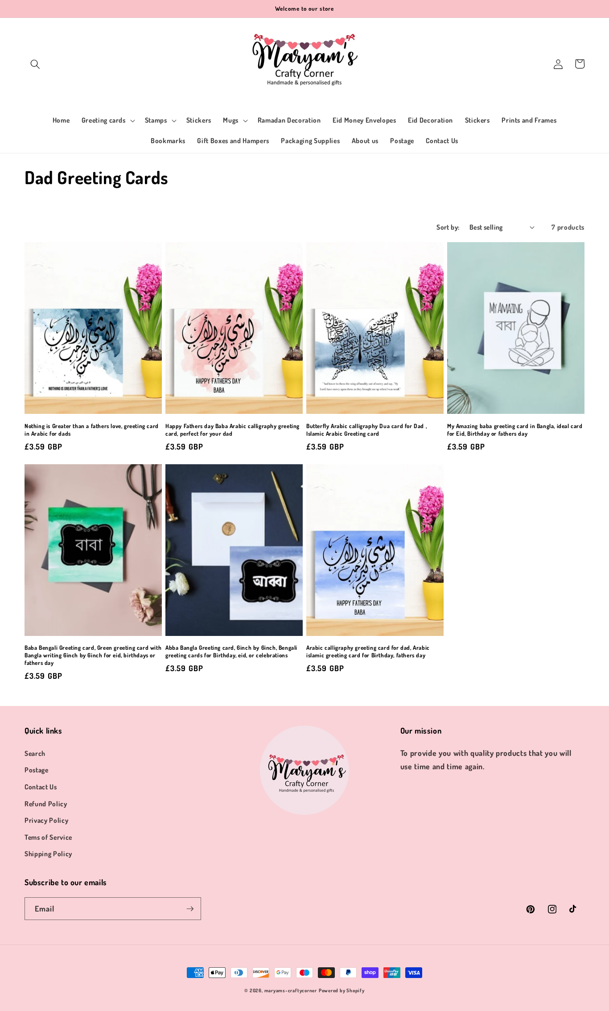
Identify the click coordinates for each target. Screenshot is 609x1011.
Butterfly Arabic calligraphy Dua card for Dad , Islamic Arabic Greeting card (366, 429)
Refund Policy (46, 803)
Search (35, 753)
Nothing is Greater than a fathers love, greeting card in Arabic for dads (92, 429)
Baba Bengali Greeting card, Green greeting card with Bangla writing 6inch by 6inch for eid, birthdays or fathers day (93, 655)
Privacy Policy (46, 820)
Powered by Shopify (342, 990)
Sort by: (448, 227)
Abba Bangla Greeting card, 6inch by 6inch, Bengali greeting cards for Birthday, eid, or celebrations (231, 651)
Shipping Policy (48, 853)
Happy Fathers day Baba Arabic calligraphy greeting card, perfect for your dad (232, 429)
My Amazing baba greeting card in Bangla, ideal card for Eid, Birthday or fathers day (515, 429)
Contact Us (41, 786)
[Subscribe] (190, 908)
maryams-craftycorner (290, 990)
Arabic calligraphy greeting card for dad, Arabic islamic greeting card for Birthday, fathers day (368, 651)
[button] (35, 63)
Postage (37, 769)
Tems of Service (48, 837)
